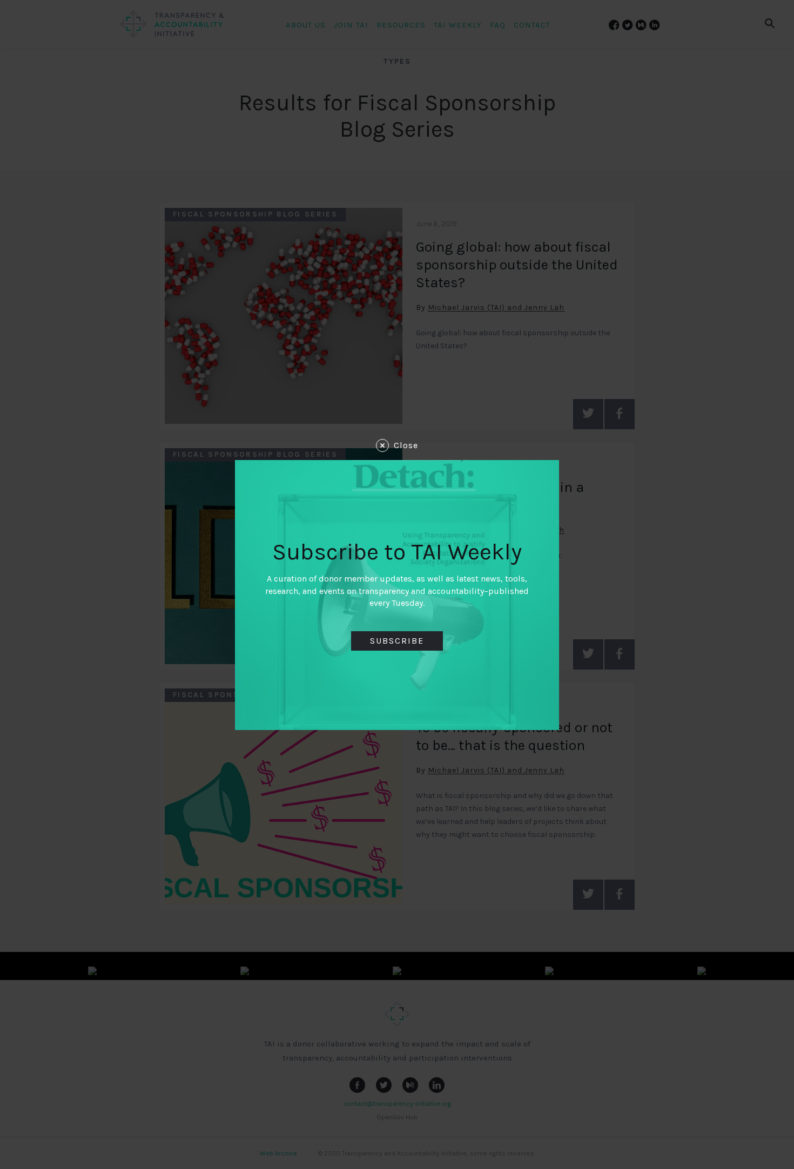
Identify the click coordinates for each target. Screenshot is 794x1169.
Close (406, 445)
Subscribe (397, 641)
